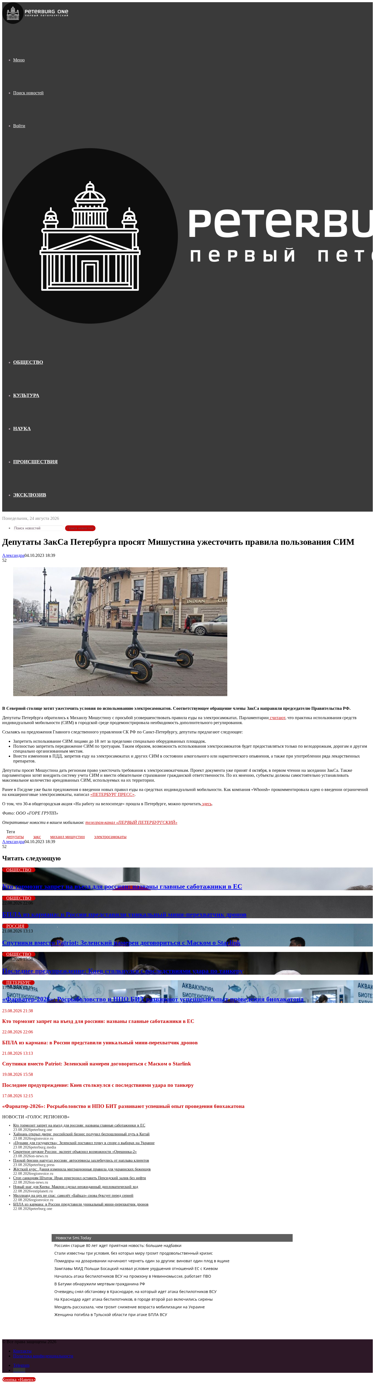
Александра (13, 555)
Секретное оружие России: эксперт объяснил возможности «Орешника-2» (75, 1152)
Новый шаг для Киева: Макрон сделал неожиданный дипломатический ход (75, 1187)
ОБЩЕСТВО (28, 362)
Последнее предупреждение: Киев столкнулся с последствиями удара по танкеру (122, 970)
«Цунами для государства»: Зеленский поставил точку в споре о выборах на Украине (84, 1143)
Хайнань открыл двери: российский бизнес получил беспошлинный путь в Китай (81, 1134)
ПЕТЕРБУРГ (18, 982)
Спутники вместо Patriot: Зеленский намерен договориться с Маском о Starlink (121, 942)
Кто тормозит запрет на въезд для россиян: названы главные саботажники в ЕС (122, 886)
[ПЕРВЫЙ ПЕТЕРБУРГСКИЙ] (35, 22)
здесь (206, 803)
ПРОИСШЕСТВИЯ (35, 461)
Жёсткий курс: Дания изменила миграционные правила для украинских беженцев (82, 1169)
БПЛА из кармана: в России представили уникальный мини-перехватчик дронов (124, 914)
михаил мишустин (67, 836)
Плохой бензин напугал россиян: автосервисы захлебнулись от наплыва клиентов (81, 1160)
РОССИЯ (15, 926)
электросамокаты (110, 836)
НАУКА (22, 428)
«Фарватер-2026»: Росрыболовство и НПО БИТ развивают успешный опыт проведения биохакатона (153, 999)
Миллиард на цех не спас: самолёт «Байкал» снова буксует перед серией (73, 1195)
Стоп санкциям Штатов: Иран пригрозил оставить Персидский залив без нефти (79, 1178)
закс (37, 836)
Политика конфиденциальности (43, 1356)
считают (277, 717)
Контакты (22, 1351)
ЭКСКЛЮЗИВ (29, 495)
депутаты (15, 836)
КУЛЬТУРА (26, 395)
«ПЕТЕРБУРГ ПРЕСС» (112, 794)
